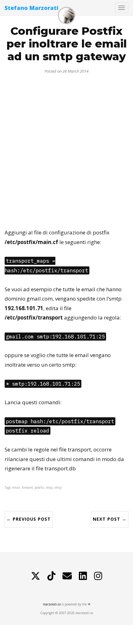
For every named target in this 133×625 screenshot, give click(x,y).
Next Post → (110, 519)
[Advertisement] (66, 148)
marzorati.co (52, 604)
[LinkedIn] (83, 576)
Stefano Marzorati (31, 7)
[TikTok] (51, 576)
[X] (35, 576)
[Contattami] (67, 576)
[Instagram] (98, 576)
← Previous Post (28, 519)
